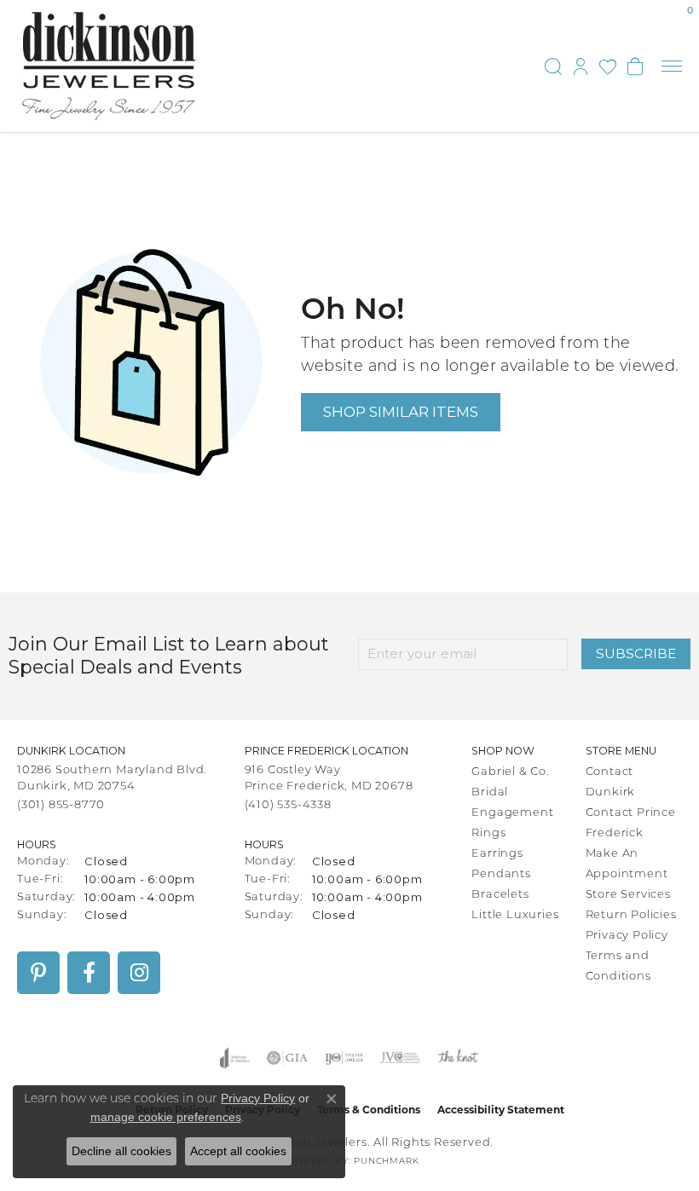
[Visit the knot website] (458, 1058)
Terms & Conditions (368, 1109)
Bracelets (500, 894)
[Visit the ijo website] (344, 1058)
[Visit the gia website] (287, 1058)
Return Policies (631, 915)
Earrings (497, 853)
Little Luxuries (514, 915)
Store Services (628, 894)
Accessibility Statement (500, 1109)
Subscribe (636, 653)
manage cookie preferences (165, 1117)
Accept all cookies (238, 1151)
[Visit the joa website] (235, 1058)
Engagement (512, 812)
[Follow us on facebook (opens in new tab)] (88, 972)
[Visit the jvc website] (400, 1058)
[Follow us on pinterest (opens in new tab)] (38, 972)
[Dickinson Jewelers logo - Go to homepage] (109, 66)
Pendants (500, 874)
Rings (488, 833)
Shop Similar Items (400, 411)
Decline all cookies (121, 1151)
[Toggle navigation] (671, 66)
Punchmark (386, 1161)
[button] (553, 66)
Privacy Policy (627, 935)
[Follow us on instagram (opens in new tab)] (139, 972)
